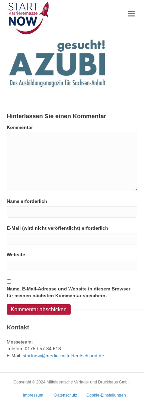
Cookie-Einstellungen (106, 395)
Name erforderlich (27, 201)
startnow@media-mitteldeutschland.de (63, 355)
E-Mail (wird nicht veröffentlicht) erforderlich (57, 228)
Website (16, 254)
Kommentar (20, 127)
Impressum (33, 395)
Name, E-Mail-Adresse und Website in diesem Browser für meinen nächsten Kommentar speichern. (68, 292)
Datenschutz (65, 395)
